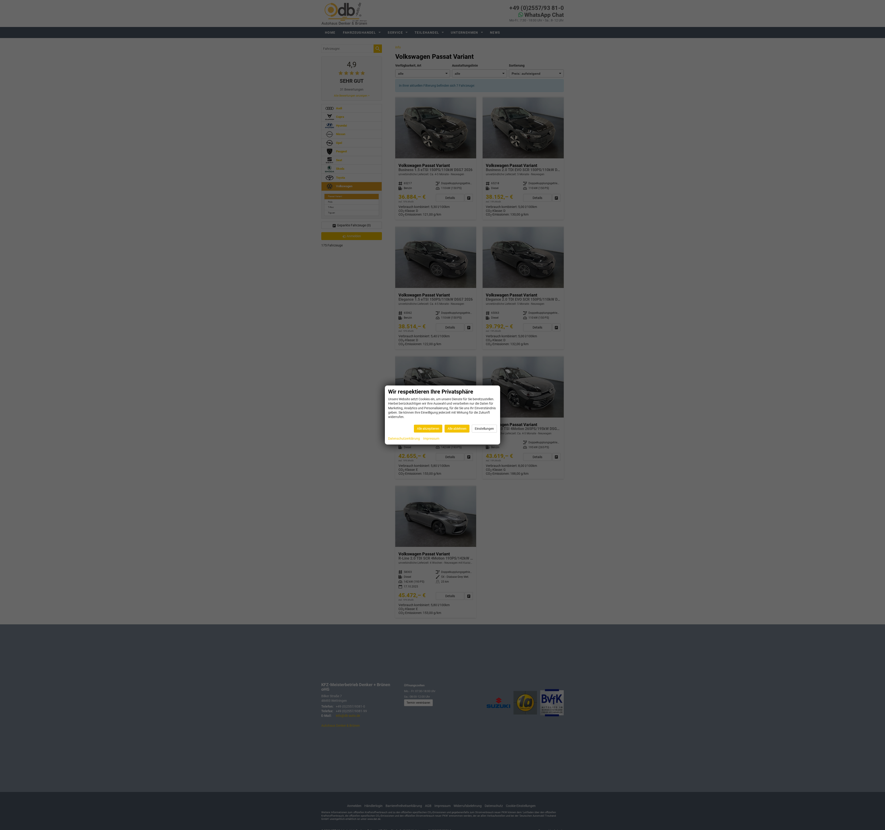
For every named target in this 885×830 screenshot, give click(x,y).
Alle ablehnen (457, 428)
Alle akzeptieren (428, 428)
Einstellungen (484, 428)
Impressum (431, 438)
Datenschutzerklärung (404, 438)
